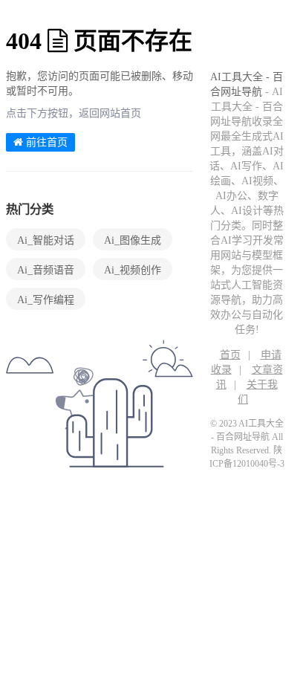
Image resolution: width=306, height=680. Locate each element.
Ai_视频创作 (132, 270)
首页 (230, 354)
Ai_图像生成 (132, 240)
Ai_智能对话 (45, 240)
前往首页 (45, 142)
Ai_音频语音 (45, 270)
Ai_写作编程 (45, 299)
